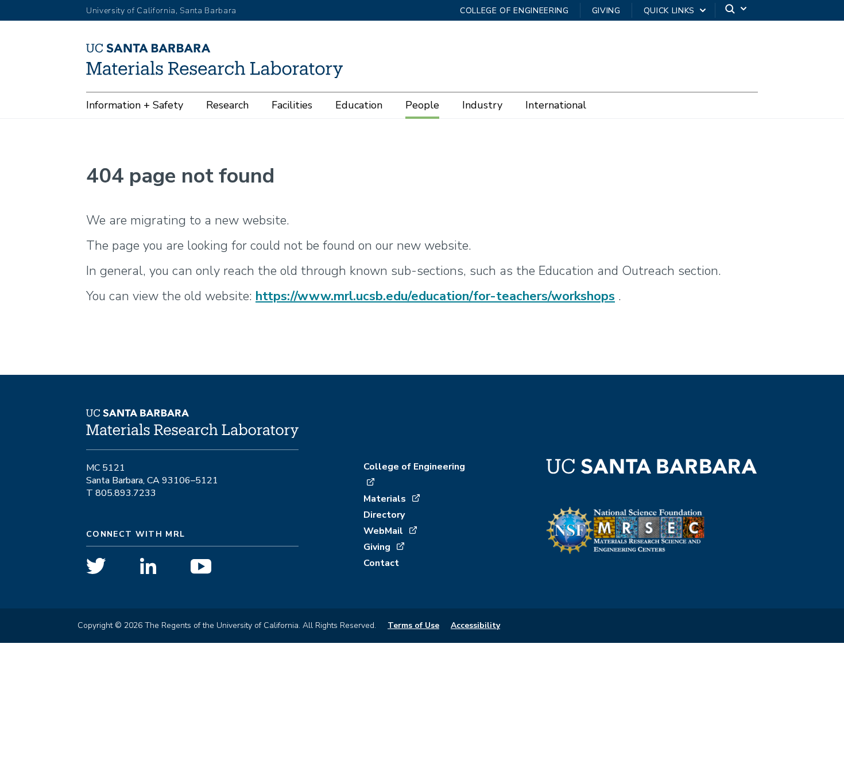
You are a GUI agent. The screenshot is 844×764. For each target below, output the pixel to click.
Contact (381, 563)
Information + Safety (134, 105)
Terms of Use (413, 625)
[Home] (218, 74)
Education (358, 105)
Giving (606, 10)
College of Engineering (514, 10)
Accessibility (475, 625)
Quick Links (669, 10)
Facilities (292, 105)
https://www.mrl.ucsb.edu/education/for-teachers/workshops (435, 296)
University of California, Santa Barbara (161, 10)
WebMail (383, 531)
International (555, 105)
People (422, 105)
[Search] (736, 10)
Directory (384, 515)
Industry (482, 105)
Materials (384, 498)
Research (227, 105)
